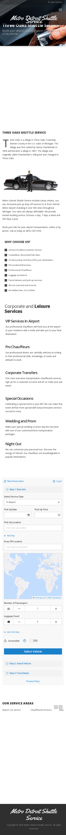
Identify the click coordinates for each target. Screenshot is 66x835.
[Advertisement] (33, 87)
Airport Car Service (11, 709)
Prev (56, 707)
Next (60, 707)
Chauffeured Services (41, 709)
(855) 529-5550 (56, 2)
